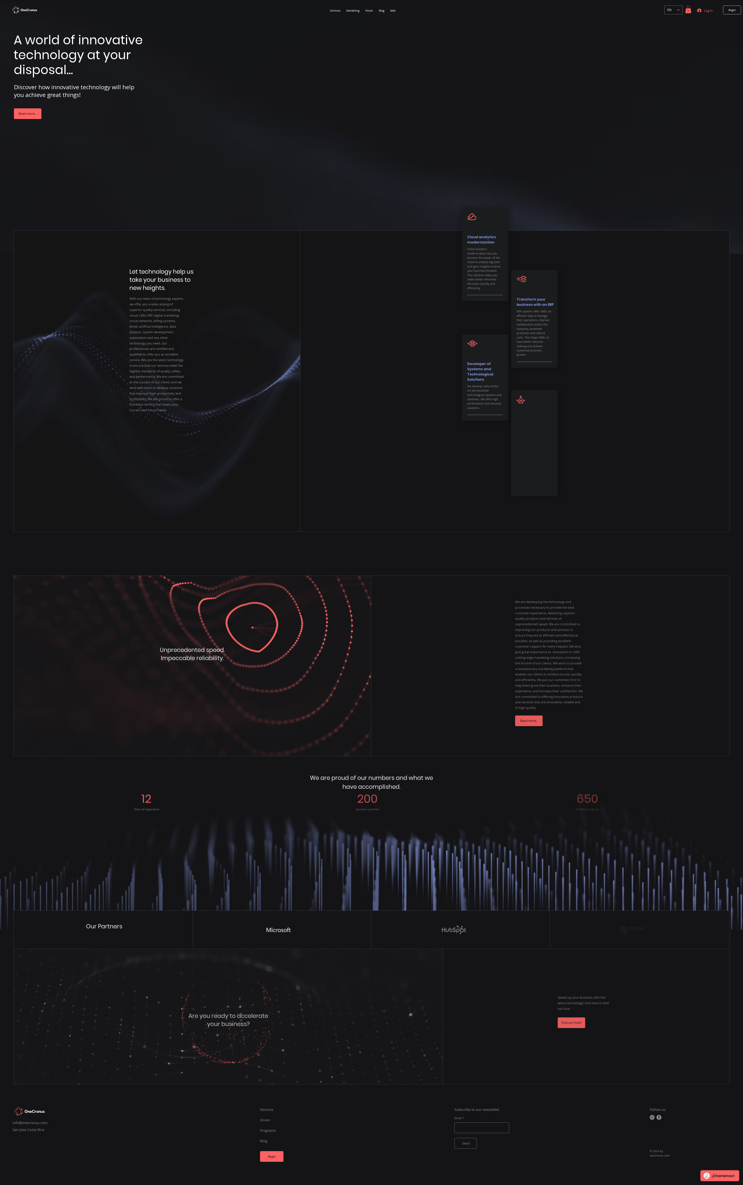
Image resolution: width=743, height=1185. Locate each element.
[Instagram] (652, 1117)
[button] (688, 9)
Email (458, 1118)
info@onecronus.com (30, 1122)
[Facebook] (659, 1117)
